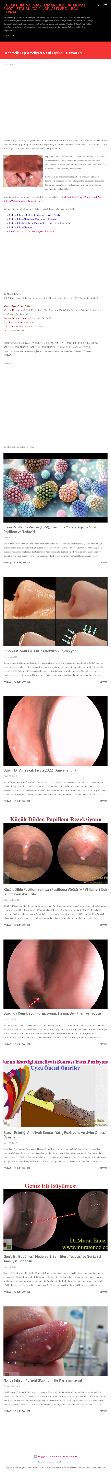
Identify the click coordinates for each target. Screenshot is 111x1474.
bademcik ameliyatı (26, 343)
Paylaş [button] (7, 355)
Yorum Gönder (22, 562)
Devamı (104, 562)
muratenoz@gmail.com (22, 322)
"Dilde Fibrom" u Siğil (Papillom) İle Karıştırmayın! (42, 1380)
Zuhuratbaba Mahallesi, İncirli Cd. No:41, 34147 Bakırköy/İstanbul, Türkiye (49, 351)
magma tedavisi (81, 347)
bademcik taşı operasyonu (82, 343)
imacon (51, 1462)
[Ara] (99, 5)
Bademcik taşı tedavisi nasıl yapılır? (51, 347)
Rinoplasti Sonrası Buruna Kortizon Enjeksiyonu (41, 651)
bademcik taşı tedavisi (16, 347)
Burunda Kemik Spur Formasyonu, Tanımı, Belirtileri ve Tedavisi (53, 1013)
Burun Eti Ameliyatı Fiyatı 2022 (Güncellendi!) (39, 770)
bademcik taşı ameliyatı (52, 343)
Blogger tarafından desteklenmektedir (57, 1456)
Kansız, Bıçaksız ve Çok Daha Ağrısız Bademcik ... (32, 231)
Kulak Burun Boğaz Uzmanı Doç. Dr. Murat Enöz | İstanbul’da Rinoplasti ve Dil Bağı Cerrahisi (44, 8)
